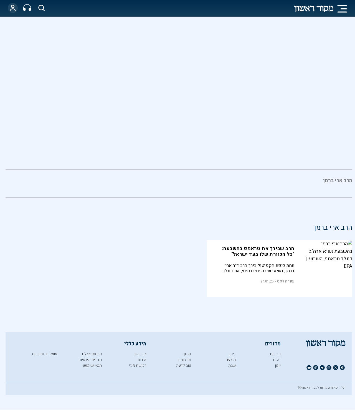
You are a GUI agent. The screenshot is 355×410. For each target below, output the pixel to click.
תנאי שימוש (92, 365)
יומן (278, 365)
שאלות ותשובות (44, 354)
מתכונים (184, 360)
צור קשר (139, 354)
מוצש (231, 360)
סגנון (187, 354)
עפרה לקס (285, 281)
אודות (142, 360)
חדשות (275, 354)
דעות (277, 360)
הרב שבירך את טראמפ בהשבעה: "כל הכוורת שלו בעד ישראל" (258, 251)
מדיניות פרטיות (90, 360)
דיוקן (232, 354)
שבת (232, 365)
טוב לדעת (183, 365)
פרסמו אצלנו (92, 354)
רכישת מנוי (137, 365)
